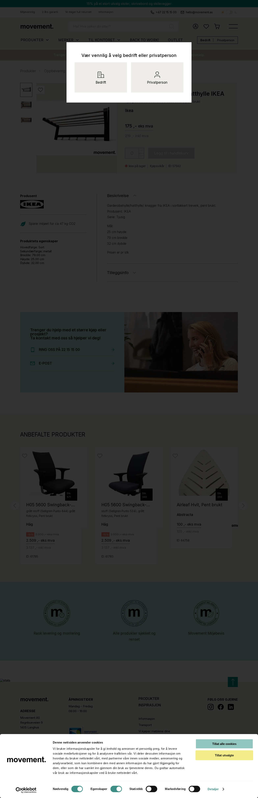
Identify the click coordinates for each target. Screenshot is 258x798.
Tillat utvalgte (224, 755)
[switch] (116, 789)
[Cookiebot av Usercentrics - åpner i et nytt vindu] (26, 790)
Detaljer (213, 789)
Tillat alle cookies (224, 744)
